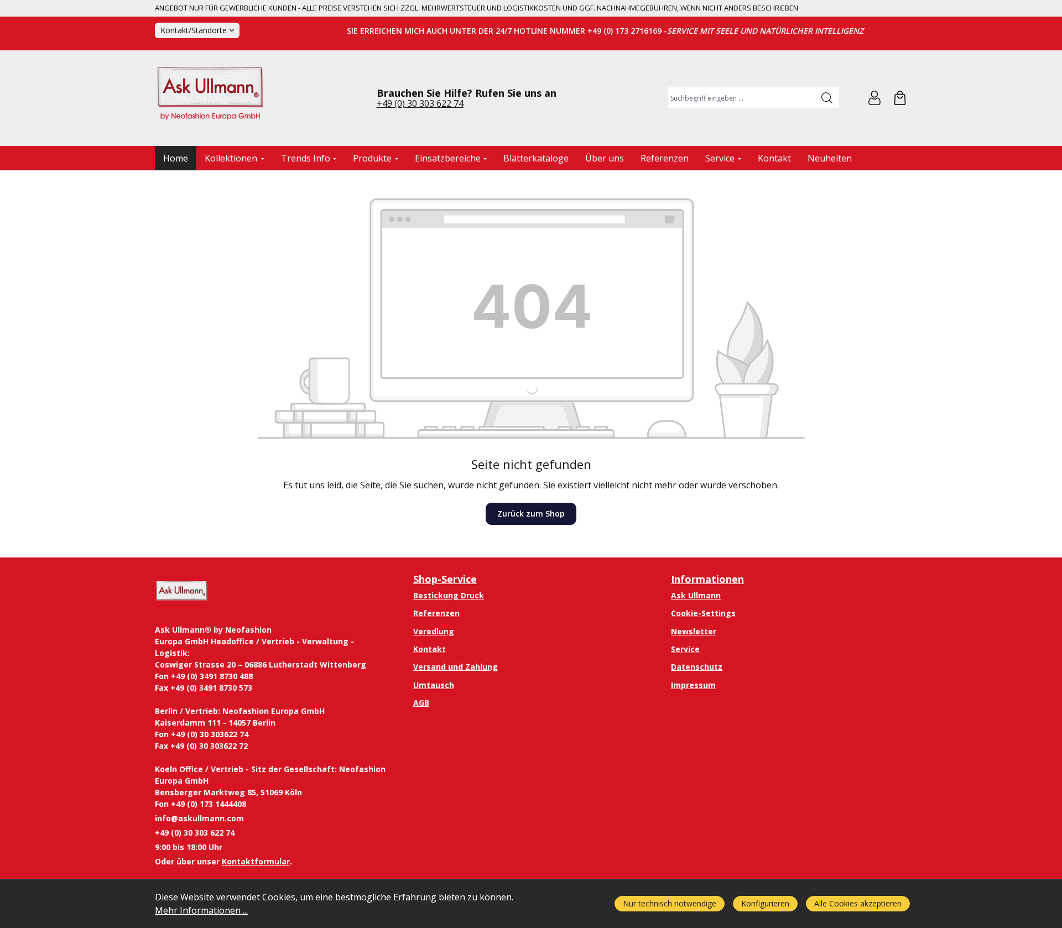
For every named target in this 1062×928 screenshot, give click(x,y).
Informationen (707, 579)
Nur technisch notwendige (669, 903)
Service (685, 649)
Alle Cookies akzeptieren (858, 903)
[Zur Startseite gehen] (210, 98)
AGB (421, 702)
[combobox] (741, 98)
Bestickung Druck (448, 595)
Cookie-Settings (703, 613)
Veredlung (433, 631)
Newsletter (693, 631)
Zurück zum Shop (531, 513)
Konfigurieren (765, 903)
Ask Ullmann (696, 595)
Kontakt (429, 649)
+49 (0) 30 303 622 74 (420, 103)
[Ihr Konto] (874, 98)
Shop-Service (445, 579)
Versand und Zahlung (455, 666)
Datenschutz (696, 666)
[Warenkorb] (900, 98)
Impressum (693, 685)
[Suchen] (827, 98)
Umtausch (433, 685)
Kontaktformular (256, 861)
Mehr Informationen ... (201, 910)
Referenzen (436, 613)
